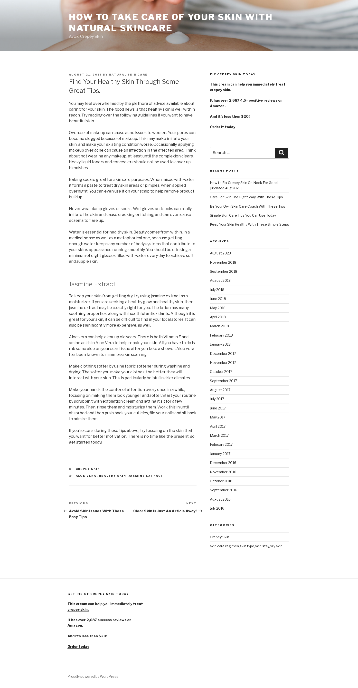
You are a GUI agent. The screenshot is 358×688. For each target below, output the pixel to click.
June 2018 (218, 299)
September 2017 (223, 381)
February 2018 (221, 335)
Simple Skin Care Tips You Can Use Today (243, 215)
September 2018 (223, 271)
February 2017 (221, 444)
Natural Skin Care (128, 74)
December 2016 (223, 463)
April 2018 (218, 317)
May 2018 (218, 308)
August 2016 (220, 499)
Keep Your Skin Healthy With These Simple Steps (249, 224)
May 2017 (217, 417)
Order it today (222, 127)
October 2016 (221, 481)
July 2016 (217, 508)
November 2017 (223, 362)
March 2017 (219, 435)
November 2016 (223, 472)
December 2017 (223, 353)
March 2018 (219, 326)
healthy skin (112, 475)
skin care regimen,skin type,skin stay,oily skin (246, 546)
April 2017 (218, 426)
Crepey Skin (88, 469)
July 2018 (217, 290)
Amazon (217, 106)
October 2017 (221, 371)
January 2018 (220, 344)
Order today (78, 646)
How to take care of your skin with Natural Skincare (171, 22)
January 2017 (220, 454)
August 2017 (220, 390)
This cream (220, 84)
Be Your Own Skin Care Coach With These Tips (247, 206)
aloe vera (86, 475)
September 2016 (223, 490)
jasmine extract (146, 475)
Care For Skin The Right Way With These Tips (246, 197)
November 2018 (223, 262)
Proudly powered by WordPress (92, 676)
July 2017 (217, 399)
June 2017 (218, 408)
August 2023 (220, 253)
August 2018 (220, 280)
